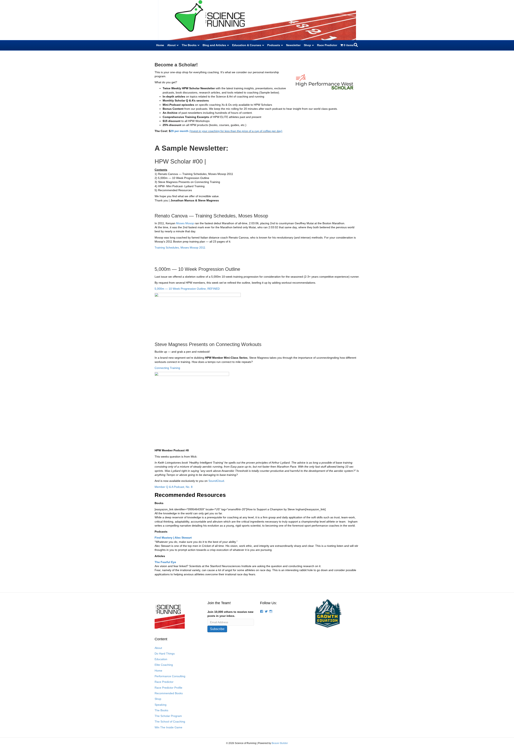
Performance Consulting (170, 676)
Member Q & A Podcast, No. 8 (174, 486)
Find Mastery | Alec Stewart (173, 537)
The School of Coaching (170, 721)
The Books (189, 45)
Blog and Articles (214, 45)
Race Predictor (327, 45)
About (171, 45)
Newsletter (293, 45)
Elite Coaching (164, 664)
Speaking (160, 704)
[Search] (355, 45)
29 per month (179, 131)
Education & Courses (246, 45)
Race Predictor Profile (168, 687)
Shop (307, 45)
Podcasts (273, 45)
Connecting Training (167, 367)
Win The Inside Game (168, 727)
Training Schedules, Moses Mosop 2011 (180, 247)
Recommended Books (169, 693)
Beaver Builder (280, 743)
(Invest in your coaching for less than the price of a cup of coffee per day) (235, 131)
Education (161, 659)
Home (160, 45)
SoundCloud (216, 480)
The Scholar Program (168, 716)
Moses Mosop (185, 223)
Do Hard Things (165, 653)
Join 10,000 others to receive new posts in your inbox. (230, 613)
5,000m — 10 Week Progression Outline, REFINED (187, 288)
